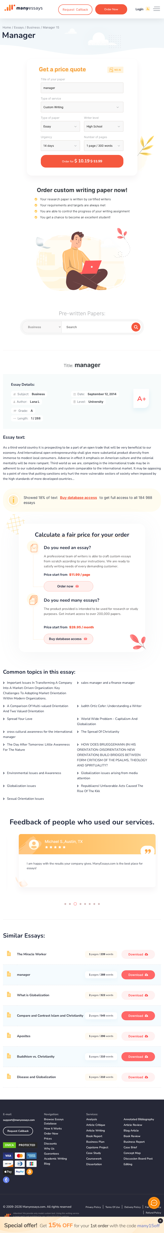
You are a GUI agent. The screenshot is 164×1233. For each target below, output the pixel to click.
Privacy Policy (93, 1207)
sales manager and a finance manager (107, 683)
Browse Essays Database (54, 1121)
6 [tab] (90, 904)
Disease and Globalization (36, 1077)
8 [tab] (99, 904)
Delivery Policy (132, 1207)
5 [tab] (85, 904)
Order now (65, 586)
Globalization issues (21, 786)
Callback (75, 9)
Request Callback (18, 1131)
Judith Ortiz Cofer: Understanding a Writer (111, 706)
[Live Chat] (154, 1203)
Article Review (133, 1125)
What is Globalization (33, 995)
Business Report (134, 1142)
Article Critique (95, 1125)
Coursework (94, 1159)
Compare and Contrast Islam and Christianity (50, 1015)
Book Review (132, 1136)
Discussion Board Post (138, 1159)
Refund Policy (153, 1212)
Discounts (50, 1144)
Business (38, 394)
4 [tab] (80, 904)
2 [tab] (70, 904)
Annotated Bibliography (139, 1119)
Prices (48, 1138)
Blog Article (131, 1130)
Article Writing (95, 1130)
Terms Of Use (112, 1207)
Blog (47, 1164)
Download (136, 954)
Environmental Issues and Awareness (33, 773)
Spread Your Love (19, 719)
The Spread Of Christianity (99, 731)
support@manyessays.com (19, 1120)
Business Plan (95, 1142)
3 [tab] (75, 903)
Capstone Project (97, 1147)
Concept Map (132, 1153)
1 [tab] (65, 904)
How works (53, 1128)
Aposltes (23, 1036)
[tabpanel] (82, 865)
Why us (49, 1149)
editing (128, 1164)
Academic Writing (55, 1159)
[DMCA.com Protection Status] (20, 1146)
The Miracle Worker (31, 954)
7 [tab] (94, 904)
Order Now (111, 9)
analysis (91, 1119)
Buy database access (78, 497)
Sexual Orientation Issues (25, 799)
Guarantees (51, 1154)
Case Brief (130, 1147)
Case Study (93, 1153)
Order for (82, 161)
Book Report (94, 1136)
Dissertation (94, 1164)
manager (23, 975)
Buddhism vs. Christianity (35, 1056)
